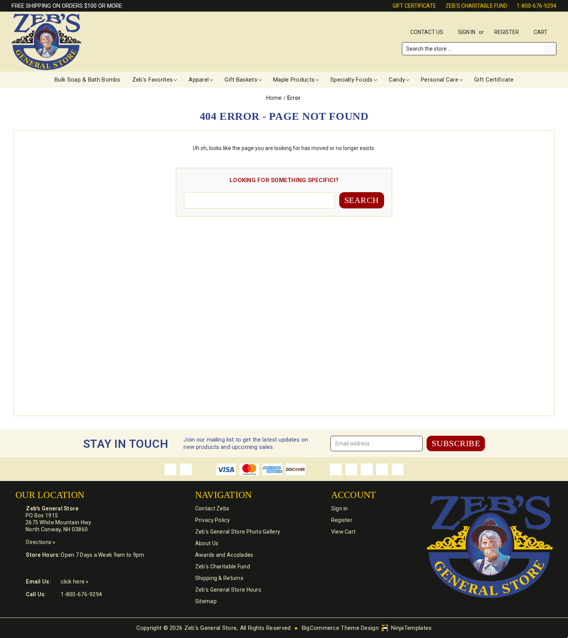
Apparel (199, 79)
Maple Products (294, 79)
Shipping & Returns (219, 578)
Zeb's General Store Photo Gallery (237, 532)
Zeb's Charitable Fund (476, 6)
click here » (74, 581)
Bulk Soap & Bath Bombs (87, 79)
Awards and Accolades (224, 555)
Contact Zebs (212, 508)
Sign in (466, 32)
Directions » (40, 542)
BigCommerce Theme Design (340, 627)
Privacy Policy (212, 520)
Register (506, 32)
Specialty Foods (351, 79)
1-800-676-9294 (536, 6)
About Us (206, 543)
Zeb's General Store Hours (228, 590)
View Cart (343, 532)
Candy (397, 79)
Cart (541, 32)
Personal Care (439, 79)
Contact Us (426, 32)
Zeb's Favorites (152, 79)
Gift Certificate (414, 6)
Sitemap (206, 601)
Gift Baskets (240, 79)
